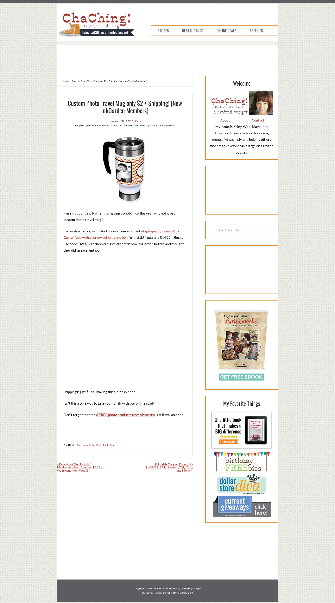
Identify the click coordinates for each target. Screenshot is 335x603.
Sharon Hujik (187, 588)
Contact (258, 120)
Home (66, 81)
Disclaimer (147, 592)
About (225, 120)
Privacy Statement (183, 592)
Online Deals (95, 445)
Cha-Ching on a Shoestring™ (96, 24)
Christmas (82, 445)
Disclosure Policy (164, 592)
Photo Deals (109, 445)
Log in (198, 588)
